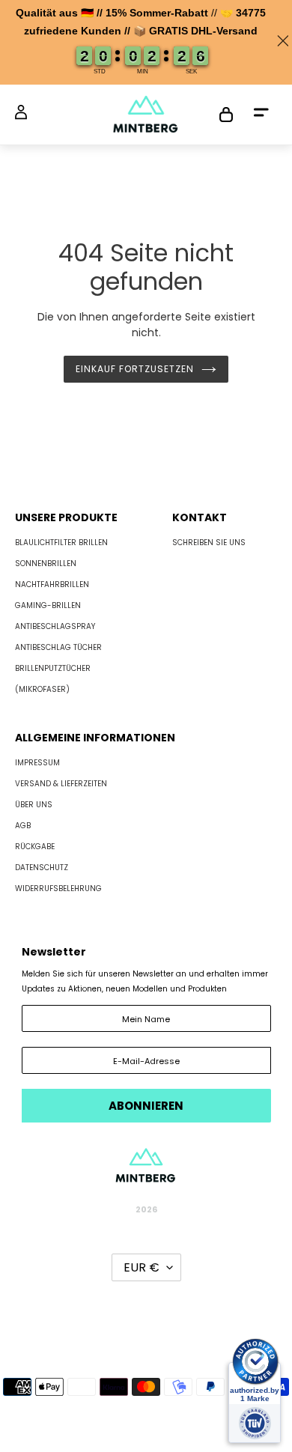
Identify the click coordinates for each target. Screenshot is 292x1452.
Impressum (37, 762)
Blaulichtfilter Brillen (61, 542)
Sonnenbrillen (45, 563)
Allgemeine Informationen (95, 737)
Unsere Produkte (66, 517)
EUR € (141, 1267)
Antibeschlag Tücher (58, 647)
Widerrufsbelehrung (58, 888)
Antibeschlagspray (55, 626)
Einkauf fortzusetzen (134, 368)
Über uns (33, 804)
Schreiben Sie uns (209, 542)
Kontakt (199, 517)
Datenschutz (41, 867)
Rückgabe (35, 846)
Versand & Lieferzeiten (61, 783)
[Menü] (261, 115)
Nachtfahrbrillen (52, 584)
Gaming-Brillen (48, 605)
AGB (23, 825)
